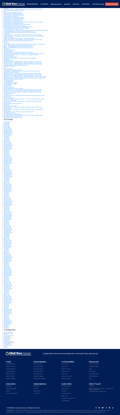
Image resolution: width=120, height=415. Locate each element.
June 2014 (6, 292)
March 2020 (7, 211)
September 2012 (8, 313)
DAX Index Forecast (38, 371)
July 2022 (6, 179)
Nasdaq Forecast (38, 364)
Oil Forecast (64, 373)
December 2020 (8, 201)
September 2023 (8, 162)
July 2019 (6, 221)
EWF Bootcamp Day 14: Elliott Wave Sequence (16, 65)
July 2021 (6, 193)
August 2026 (7, 122)
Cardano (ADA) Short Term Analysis (13, 29)
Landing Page (7, 85)
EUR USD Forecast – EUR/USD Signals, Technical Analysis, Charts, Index (23, 64)
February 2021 (7, 198)
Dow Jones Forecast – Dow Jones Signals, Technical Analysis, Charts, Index (24, 44)
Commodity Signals (94, 373)
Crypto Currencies (9, 37)
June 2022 (6, 180)
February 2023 (7, 170)
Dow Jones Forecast (38, 366)
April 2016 (6, 266)
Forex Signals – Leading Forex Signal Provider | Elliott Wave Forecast (22, 71)
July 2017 (6, 248)
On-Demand (44, 4)
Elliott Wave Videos (93, 366)
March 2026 (7, 127)
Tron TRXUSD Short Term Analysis (12, 114)
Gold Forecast (64, 366)
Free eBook (8, 386)
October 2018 (7, 231)
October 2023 (7, 161)
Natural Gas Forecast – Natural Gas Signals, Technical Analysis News (23, 91)
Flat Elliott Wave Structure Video (12, 70)
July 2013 (6, 304)
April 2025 (6, 140)
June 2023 (6, 166)
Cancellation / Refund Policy (68, 398)
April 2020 (6, 210)
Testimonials (7, 110)
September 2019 (8, 218)
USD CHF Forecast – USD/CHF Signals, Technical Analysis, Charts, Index (23, 115)
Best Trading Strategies (12, 393)
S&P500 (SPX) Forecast (39, 378)
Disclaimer (6, 43)
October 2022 (7, 175)
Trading (6, 344)
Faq (5, 67)
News (5, 340)
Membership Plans (32, 4)
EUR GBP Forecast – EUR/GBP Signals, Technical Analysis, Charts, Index (22, 61)
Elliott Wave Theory (9, 56)
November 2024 (8, 146)
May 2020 (6, 209)
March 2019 (7, 225)
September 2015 (8, 274)
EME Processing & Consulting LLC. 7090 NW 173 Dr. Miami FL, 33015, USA (101, 389)
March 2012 (7, 320)
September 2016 (8, 260)
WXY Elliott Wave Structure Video (12, 116)
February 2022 (7, 184)
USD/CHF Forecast (10, 378)
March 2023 (7, 169)
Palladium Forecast (66, 369)
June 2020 (7, 208)
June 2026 (7, 124)
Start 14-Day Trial (111, 4)
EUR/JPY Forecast (10, 376)
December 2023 (8, 159)
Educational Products (9, 50)
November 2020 (8, 202)
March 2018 (7, 239)
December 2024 (8, 145)
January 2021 (7, 200)
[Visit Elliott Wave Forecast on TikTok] (112, 407)
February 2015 (7, 282)
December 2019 (8, 215)
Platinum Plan (37, 391)
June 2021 (6, 194)
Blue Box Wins (7, 333)
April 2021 (6, 196)
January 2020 (7, 214)
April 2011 (6, 328)
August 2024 (7, 149)
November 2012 (8, 310)
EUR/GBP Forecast (10, 369)
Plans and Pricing (8, 98)
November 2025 (8, 132)
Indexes (6, 347)
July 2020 (6, 207)
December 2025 (8, 131)
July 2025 (6, 137)
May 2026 (6, 125)
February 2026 (8, 129)
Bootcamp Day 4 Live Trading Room (13, 21)
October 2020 (7, 203)
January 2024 (7, 158)
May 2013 (6, 307)
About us (6, 8)
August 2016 (7, 261)
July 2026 (6, 123)
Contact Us (7, 33)
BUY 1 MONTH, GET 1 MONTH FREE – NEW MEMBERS (16, 28)
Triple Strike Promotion (9, 113)
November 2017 (8, 244)
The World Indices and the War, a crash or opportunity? (18, 111)
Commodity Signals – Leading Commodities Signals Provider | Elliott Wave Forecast (26, 30)
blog (5, 11)
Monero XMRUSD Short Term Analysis (13, 88)
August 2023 (7, 163)
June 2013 (6, 306)
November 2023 (8, 160)
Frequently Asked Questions (11, 72)
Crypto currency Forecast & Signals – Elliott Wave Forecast (19, 38)
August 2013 (7, 303)
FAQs (90, 369)
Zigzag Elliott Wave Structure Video (13, 117)
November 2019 (8, 216)
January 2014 (7, 297)
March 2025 (7, 141)
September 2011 (8, 323)
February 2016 (7, 268)
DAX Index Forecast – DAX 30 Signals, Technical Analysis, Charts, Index (23, 39)
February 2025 (7, 142)
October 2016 (7, 259)
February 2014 (7, 296)
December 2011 (8, 321)
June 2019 (6, 222)
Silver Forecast (65, 364)
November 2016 (8, 258)
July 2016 (6, 262)
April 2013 (6, 308)
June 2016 (6, 264)
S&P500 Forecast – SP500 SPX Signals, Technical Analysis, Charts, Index (23, 107)
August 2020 (7, 205)
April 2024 (6, 154)
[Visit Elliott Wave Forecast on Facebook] (96, 407)
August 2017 (7, 247)
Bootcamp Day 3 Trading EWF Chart (13, 19)
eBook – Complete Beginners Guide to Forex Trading (17, 46)
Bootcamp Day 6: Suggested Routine (13, 23)
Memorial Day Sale (9, 87)
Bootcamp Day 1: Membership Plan (13, 13)
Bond (5, 334)
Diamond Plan (37, 393)
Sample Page (7, 108)
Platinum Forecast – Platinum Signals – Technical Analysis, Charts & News (24, 99)
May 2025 (6, 139)
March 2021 (7, 197)
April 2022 (6, 182)
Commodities (7, 335)
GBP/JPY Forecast (10, 373)
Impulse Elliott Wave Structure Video (13, 79)
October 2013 (7, 301)
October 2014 (7, 287)
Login (102, 4)
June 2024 (6, 152)
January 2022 (7, 186)
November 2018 (8, 230)
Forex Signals (92, 371)
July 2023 (6, 165)
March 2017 (7, 253)
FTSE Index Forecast (38, 369)
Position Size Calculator (10, 100)
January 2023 (7, 172)
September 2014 (8, 288)
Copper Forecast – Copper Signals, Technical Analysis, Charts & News (22, 35)
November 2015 (8, 272)
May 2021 (6, 195)
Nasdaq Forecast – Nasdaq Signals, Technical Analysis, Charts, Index (23, 89)
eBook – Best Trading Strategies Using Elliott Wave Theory (19, 45)
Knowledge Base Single (10, 84)
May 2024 (6, 153)
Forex (5, 339)
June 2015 (6, 278)
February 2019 (7, 226)
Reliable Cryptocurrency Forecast (12, 103)
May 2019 (6, 223)
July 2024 (6, 151)
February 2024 (7, 156)
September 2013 (8, 302)
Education (67, 4)
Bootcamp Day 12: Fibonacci (11, 16)
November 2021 (8, 188)
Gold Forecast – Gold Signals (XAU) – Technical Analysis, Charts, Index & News (25, 77)
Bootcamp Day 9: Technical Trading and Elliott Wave (18, 26)
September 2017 (8, 246)
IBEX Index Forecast (38, 376)
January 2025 (7, 144)
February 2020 (8, 212)
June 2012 (6, 316)
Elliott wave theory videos (10, 57)
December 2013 (8, 299)
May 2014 (6, 293)
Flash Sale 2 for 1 (8, 68)
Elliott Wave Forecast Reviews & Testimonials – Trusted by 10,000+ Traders (24, 53)
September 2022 (8, 176)
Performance (96, 4)
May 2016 (6, 265)
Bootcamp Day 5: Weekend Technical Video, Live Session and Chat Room (23, 22)
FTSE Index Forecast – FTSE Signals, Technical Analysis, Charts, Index (22, 73)
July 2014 (6, 290)
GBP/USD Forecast (10, 366)
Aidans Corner (8, 332)
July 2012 (6, 315)
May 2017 (6, 251)
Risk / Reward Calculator (10, 106)
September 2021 (8, 190)
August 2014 (7, 289)
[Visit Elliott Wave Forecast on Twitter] (99, 407)
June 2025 (6, 138)
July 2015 (6, 276)
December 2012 (8, 309)
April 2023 (6, 168)
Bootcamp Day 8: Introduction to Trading (14, 25)
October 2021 (7, 189)
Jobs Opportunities (9, 80)
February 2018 (7, 240)
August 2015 (7, 275)
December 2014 (8, 285)
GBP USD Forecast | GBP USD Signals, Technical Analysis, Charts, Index (22, 75)
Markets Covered (56, 4)
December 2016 (8, 257)
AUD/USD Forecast (10, 371)
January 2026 (7, 130)
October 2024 (7, 147)
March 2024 (7, 155)
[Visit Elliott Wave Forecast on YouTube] (103, 407)
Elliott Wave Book (8, 51)
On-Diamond (7, 94)
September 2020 (8, 204)
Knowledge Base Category (11, 82)
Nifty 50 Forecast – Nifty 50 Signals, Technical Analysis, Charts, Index (22, 92)
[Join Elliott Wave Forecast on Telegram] (109, 407)
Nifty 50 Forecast (38, 373)
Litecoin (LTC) (7, 86)
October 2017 (7, 245)
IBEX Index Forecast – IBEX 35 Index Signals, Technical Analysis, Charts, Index (24, 78)
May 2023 (6, 167)
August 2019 (7, 219)
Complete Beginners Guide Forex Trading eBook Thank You (19, 31)
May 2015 (6, 279)
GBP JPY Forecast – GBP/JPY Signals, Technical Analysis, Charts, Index (22, 74)
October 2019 (7, 217)
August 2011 (7, 324)
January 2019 (7, 228)
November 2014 (8, 286)
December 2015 (8, 271)
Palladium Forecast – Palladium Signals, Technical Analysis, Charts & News (24, 95)
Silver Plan (36, 386)
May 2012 (6, 317)
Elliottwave (6, 59)
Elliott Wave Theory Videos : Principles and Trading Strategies (20, 58)
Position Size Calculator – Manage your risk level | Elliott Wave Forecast (23, 101)
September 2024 (8, 148)
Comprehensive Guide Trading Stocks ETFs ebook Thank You (20, 32)
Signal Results (8, 341)
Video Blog (6, 345)
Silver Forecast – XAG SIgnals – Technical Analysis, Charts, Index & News (23, 109)
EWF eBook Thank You (9, 66)
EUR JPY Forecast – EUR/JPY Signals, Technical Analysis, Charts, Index (22, 63)
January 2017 (7, 255)
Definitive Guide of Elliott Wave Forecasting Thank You (18, 40)
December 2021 (8, 187)
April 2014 (6, 294)
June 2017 (6, 250)
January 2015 (7, 283)
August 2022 (7, 177)
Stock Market (7, 342)
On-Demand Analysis (10, 93)
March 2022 (7, 183)
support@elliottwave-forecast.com (97, 391)
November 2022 (8, 174)
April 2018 (6, 238)
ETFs (5, 346)
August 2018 (7, 233)
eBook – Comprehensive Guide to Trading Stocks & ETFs (19, 47)
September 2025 (8, 134)
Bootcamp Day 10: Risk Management (13, 14)
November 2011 (8, 322)
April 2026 (6, 126)
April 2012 (6, 318)
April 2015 (6, 280)
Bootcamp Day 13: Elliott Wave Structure (14, 17)
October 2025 (7, 133)
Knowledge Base (8, 81)
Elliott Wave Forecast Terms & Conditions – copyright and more (21, 54)
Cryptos (6, 337)
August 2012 (7, 314)
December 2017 (8, 243)
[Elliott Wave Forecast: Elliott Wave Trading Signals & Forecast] (13, 4)
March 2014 (7, 295)
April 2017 (6, 252)
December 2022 (8, 173)
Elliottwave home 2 (9, 60)
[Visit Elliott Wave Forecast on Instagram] (106, 407)
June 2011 (6, 327)
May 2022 (6, 181)
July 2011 (6, 325)
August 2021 (7, 191)
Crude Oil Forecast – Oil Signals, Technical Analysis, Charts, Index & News (24, 36)
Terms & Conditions (66, 386)
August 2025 (7, 136)
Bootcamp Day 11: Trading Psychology (14, 15)
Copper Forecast (65, 371)
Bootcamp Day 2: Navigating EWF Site (14, 18)
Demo (5, 42)
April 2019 (6, 224)
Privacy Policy (7, 102)
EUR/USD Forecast (10, 364)
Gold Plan (36, 388)
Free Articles (86, 4)
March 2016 (7, 267)
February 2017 (7, 254)
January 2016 (7, 270)
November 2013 (8, 300)
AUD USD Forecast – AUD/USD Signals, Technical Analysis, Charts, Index (23, 9)
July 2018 (6, 235)
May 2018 (6, 237)
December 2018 (8, 229)
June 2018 (6, 236)
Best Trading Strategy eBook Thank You (14, 10)
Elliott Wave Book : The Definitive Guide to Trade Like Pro (18, 52)
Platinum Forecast (65, 378)
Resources (76, 4)
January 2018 (7, 241)
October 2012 (7, 311)
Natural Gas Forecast (66, 376)
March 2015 (7, 281)
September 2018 (8, 232)
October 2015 (7, 273)
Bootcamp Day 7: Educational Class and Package (17, 24)
